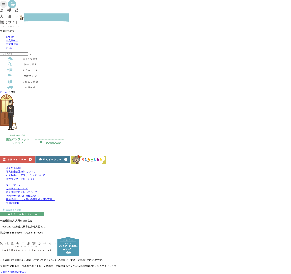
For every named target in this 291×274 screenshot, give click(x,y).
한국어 (9, 48)
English (10, 37)
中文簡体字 (12, 40)
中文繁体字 (12, 44)
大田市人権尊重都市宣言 (13, 272)
